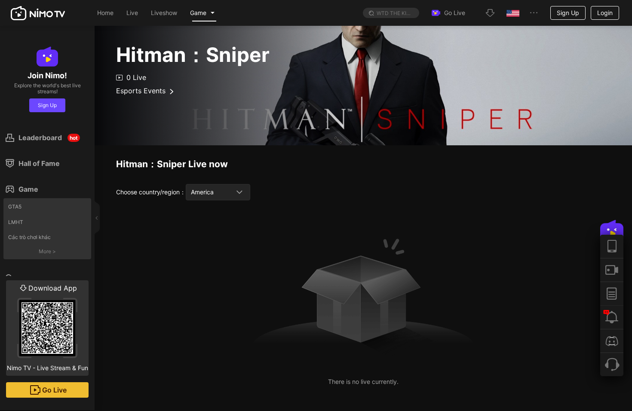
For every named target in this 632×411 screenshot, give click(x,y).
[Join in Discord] (611, 341)
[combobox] (218, 192)
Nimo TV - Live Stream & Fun (47, 327)
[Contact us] (611, 364)
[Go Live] (611, 270)
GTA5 (14, 206)
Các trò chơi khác (29, 237)
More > (47, 251)
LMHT (15, 222)
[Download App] (611, 246)
